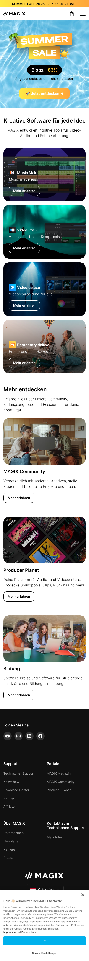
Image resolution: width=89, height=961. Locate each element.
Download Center (16, 790)
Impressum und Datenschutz (19, 932)
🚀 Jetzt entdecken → (45, 93)
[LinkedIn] (29, 736)
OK (44, 940)
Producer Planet (59, 790)
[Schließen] (83, 895)
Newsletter (11, 841)
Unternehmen (13, 833)
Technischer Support (18, 773)
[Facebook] (40, 736)
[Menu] (82, 14)
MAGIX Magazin (59, 773)
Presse (8, 858)
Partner (8, 798)
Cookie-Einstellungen (44, 953)
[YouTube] (7, 736)
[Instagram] (18, 736)
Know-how (11, 782)
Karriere (9, 849)
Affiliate (9, 806)
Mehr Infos (55, 837)
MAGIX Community (61, 782)
